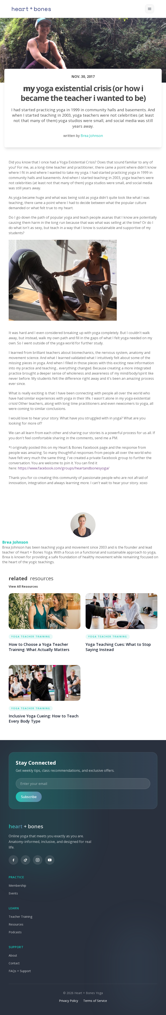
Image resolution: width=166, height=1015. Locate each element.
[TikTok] (25, 860)
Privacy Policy (68, 1001)
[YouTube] (49, 860)
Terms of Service (95, 1001)
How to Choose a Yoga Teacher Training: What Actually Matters (39, 647)
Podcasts (15, 932)
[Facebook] (13, 860)
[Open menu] (149, 8)
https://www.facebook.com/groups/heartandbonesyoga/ (63, 468)
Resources (16, 924)
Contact (14, 963)
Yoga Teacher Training (30, 636)
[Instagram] (37, 860)
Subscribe (29, 796)
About (13, 955)
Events (13, 893)
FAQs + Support (20, 971)
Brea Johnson (92, 135)
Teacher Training (20, 917)
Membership (17, 885)
